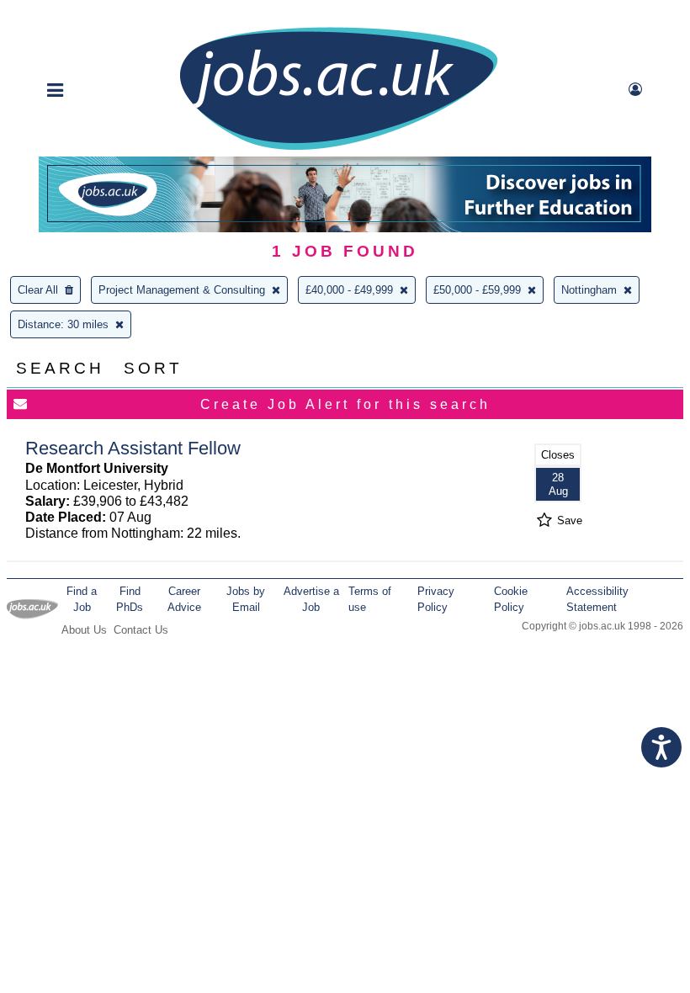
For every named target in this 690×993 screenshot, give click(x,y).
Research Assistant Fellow (133, 448)
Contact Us (141, 630)
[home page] (338, 148)
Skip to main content (67, 15)
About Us (84, 630)
